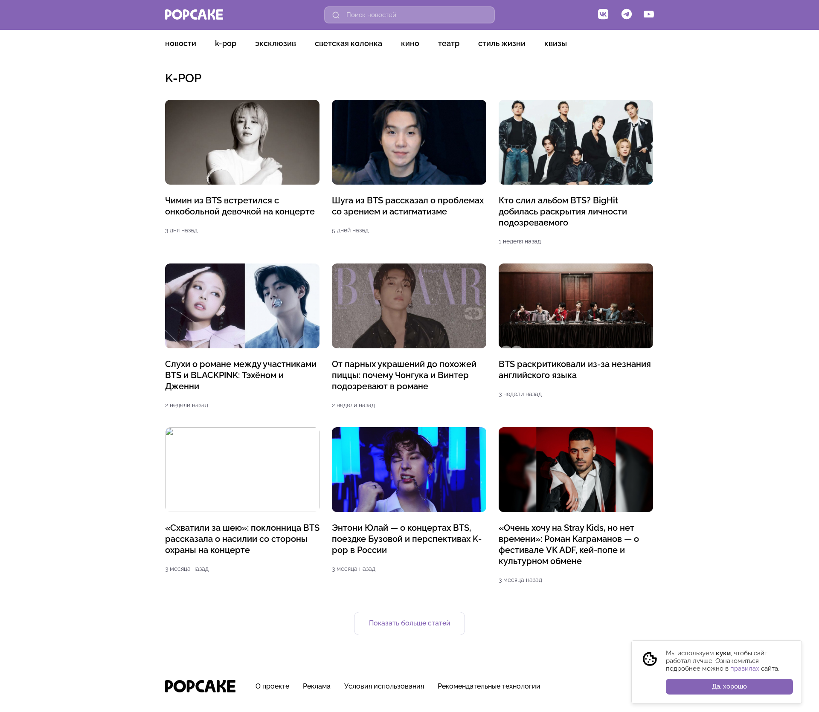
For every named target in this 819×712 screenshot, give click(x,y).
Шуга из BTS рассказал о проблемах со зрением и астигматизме (408, 206)
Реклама (317, 686)
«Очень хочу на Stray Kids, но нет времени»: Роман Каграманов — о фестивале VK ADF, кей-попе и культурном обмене (569, 544)
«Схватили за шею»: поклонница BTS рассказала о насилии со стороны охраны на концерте (242, 539)
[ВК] (603, 15)
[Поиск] (336, 15)
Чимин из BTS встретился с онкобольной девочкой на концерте (240, 206)
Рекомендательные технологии (489, 686)
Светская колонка (348, 43)
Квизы (555, 43)
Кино (410, 43)
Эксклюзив (275, 43)
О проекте (272, 686)
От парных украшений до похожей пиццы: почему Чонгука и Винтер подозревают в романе (404, 375)
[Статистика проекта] (627, 691)
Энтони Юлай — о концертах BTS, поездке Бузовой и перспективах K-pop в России (407, 539)
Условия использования (384, 686)
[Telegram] (626, 15)
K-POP (225, 43)
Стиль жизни (502, 43)
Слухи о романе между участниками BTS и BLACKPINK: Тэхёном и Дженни (241, 375)
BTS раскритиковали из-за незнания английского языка (575, 369)
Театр (448, 43)
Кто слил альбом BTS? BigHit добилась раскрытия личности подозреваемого (563, 211)
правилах (744, 668)
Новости (180, 43)
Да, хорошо (729, 686)
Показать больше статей (409, 623)
